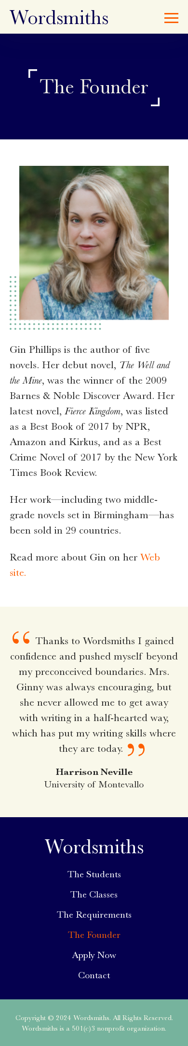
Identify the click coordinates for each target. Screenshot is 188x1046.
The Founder (94, 934)
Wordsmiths (59, 17)
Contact (94, 975)
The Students (94, 874)
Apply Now (94, 954)
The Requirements (94, 914)
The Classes (94, 894)
